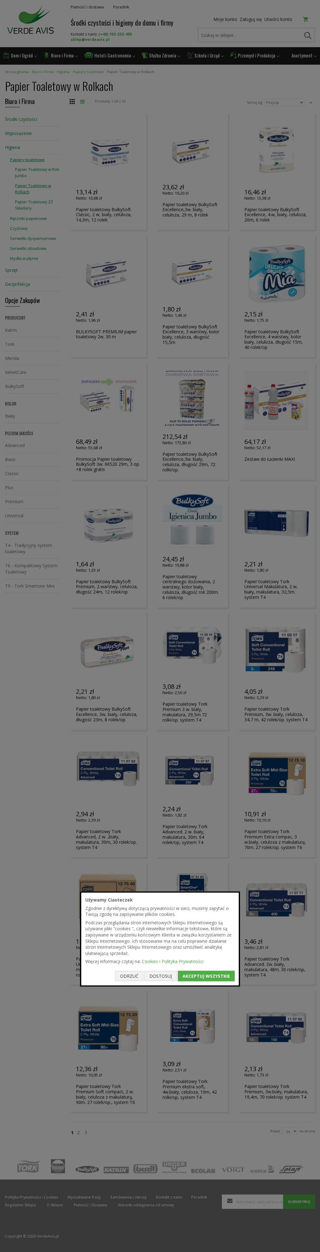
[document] (160, 939)
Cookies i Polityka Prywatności (172, 961)
